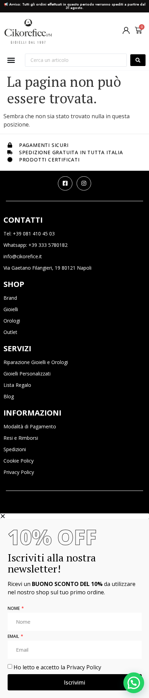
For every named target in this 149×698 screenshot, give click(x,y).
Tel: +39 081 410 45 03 (29, 233)
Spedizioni (14, 449)
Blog (8, 396)
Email (14, 636)
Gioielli (10, 309)
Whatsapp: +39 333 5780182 (35, 245)
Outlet (10, 332)
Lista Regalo (17, 385)
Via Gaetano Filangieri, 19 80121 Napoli (47, 267)
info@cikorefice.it (22, 256)
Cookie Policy (18, 460)
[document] (74, 605)
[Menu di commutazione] (11, 60)
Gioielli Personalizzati (27, 373)
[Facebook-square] (65, 183)
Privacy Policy (18, 472)
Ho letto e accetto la (57, 667)
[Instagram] (84, 183)
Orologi (11, 320)
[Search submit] (138, 60)
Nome (14, 608)
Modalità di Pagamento (29, 426)
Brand (10, 298)
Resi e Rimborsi (20, 438)
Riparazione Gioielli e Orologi (35, 362)
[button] (133, 682)
